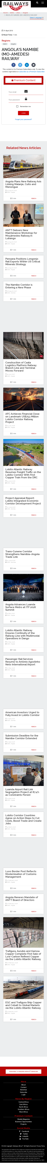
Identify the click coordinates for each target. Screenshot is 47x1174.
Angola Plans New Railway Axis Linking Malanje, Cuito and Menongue (23, 184)
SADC (18, 13)
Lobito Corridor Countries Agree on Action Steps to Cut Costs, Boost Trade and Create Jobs (23, 819)
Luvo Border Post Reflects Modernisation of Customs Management (20, 874)
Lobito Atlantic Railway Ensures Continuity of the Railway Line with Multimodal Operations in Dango (22, 634)
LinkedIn (25, 1136)
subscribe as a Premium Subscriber (31, 72)
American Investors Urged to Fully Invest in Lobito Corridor (22, 713)
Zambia (13, 293)
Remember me (25, 106)
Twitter (25, 1134)
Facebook (25, 1131)
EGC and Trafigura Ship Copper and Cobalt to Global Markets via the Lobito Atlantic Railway (23, 1005)
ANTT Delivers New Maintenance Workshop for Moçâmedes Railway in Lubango (21, 234)
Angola (25, 13)
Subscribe (23, 1092)
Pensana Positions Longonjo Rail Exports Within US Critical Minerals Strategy (22, 261)
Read (33, 198)
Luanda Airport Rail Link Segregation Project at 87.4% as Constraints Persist (22, 792)
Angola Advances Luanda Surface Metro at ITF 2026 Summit (20, 607)
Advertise (23, 1090)
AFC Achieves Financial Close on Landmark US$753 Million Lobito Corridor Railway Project (22, 417)
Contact (23, 1087)
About (23, 1085)
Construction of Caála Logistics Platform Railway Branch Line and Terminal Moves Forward (20, 366)
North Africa (23, 1107)
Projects (24, 1124)
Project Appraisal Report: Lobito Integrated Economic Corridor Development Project (23, 501)
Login (23, 1095)
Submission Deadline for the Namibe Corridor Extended (21, 737)
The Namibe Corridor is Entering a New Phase (18, 286)
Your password (14, 100)
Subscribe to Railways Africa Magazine (23, 1071)
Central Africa (24, 1102)
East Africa (24, 1104)
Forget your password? (23, 119)
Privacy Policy (41, 1146)
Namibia (13, 562)
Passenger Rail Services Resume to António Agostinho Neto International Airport (22, 662)
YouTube (25, 1139)
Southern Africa (23, 1109)
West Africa (23, 1112)
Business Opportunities (23, 1122)
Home (5, 13)
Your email (12, 92)
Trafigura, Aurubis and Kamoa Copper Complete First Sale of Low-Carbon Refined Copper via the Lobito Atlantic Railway (23, 955)
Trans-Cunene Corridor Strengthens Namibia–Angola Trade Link (22, 554)
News (12, 13)
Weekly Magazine (23, 1119)
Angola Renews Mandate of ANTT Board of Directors (21, 898)
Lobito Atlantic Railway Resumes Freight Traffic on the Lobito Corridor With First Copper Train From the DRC (23, 473)
